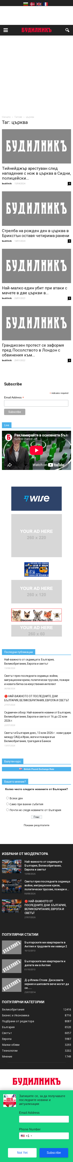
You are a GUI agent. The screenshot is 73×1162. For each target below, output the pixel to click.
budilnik (7, 183)
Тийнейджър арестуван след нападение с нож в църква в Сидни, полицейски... (36, 173)
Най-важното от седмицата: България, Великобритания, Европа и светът (29, 661)
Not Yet (22, 1152)
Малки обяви (10, 1045)
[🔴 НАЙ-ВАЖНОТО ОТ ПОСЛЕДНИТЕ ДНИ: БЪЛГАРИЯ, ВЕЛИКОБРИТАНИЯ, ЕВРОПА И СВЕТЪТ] (11, 906)
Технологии (10, 1050)
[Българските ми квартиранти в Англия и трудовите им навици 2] (11, 947)
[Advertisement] (36, 76)
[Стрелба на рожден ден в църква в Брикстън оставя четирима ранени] (36, 208)
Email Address (14, 397)
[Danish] (32, 4)
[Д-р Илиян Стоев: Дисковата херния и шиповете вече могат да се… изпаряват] (11, 985)
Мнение (7, 1056)
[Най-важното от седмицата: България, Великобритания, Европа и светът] (11, 866)
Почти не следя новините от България (35, 810)
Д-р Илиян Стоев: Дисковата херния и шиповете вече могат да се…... (47, 983)
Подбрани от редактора (18, 1021)
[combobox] (26, 1136)
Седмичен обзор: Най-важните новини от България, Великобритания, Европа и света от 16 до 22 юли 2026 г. (37, 716)
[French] (45, 4)
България (8, 1027)
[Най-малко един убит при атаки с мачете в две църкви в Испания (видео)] (36, 266)
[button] (67, 30)
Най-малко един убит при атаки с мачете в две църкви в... (34, 290)
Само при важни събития (26, 804)
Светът (7, 1033)
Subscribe (54, 1152)
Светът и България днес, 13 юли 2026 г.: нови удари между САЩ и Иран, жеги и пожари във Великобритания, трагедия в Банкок (37, 737)
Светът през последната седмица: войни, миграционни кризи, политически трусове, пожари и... (48, 885)
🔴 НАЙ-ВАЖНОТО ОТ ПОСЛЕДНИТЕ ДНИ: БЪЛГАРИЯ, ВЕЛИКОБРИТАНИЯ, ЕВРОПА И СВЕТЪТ (36, 698)
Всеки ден (16, 798)
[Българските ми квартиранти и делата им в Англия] (11, 966)
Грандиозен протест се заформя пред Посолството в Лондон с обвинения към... (33, 350)
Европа (6, 1039)
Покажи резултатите (36, 825)
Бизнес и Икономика (15, 1015)
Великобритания (13, 1009)
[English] (39, 4)
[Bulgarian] (25, 4)
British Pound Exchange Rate (38, 769)
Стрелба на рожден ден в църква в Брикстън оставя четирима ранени (35, 233)
